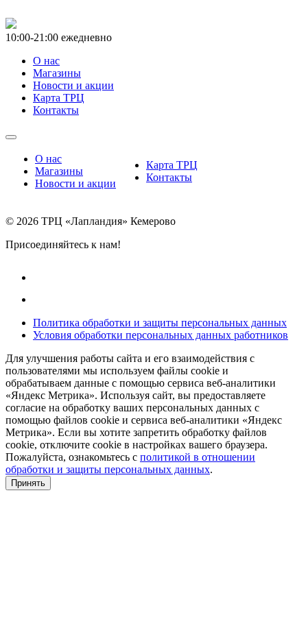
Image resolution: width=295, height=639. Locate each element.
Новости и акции (75, 183)
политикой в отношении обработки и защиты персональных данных (130, 463)
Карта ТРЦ (172, 165)
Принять (28, 483)
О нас (48, 159)
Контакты (169, 177)
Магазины (59, 171)
